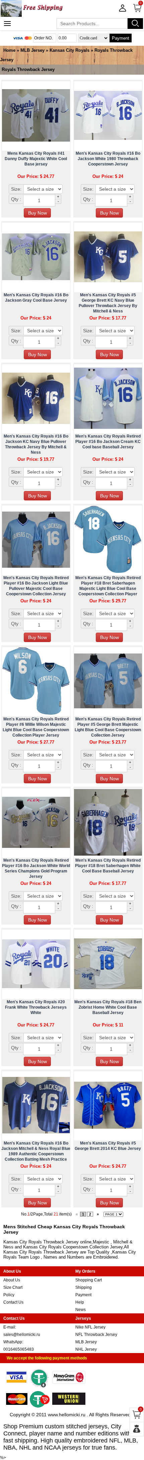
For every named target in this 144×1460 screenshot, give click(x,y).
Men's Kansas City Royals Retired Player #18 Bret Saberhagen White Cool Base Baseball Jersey (108, 865)
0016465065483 (18, 1349)
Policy (8, 1295)
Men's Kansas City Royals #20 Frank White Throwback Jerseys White (36, 1007)
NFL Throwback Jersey (96, 1334)
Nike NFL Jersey (90, 1327)
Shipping (83, 1287)
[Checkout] (136, 1429)
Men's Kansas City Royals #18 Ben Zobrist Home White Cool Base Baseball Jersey (107, 1007)
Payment (120, 38)
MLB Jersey (32, 50)
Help (79, 1302)
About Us (11, 1280)
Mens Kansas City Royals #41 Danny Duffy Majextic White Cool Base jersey (36, 158)
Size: (16, 189)
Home (9, 50)
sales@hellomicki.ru (21, 1334)
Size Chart (12, 1287)
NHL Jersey (86, 1349)
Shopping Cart (88, 1280)
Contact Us (13, 1302)
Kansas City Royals (69, 50)
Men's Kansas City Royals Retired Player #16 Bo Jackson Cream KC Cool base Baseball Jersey (108, 441)
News (80, 1309)
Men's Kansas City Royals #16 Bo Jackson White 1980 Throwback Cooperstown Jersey (108, 158)
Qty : (16, 199)
